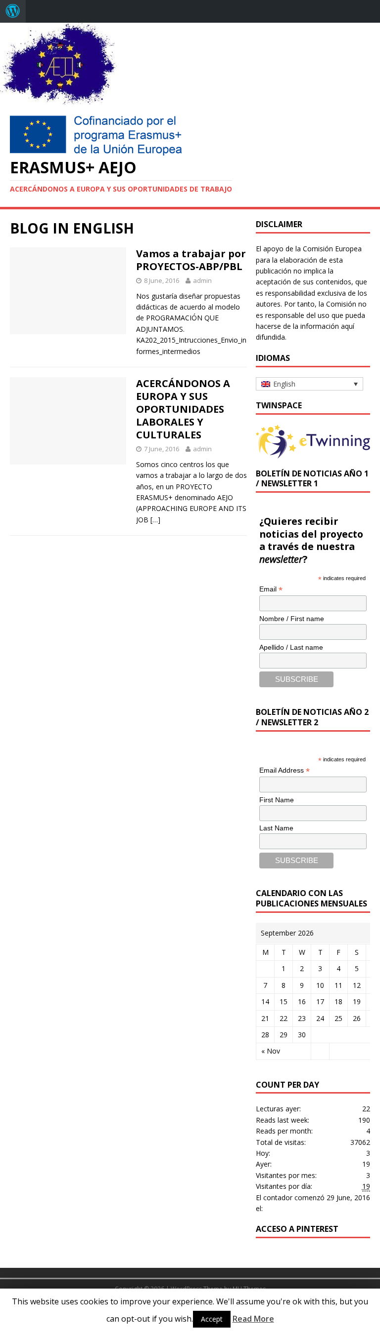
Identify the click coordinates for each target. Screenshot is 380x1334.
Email (271, 589)
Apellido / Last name (291, 647)
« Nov (270, 1051)
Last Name (276, 828)
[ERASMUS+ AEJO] (58, 99)
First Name (276, 800)
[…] (155, 519)
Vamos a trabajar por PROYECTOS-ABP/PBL (191, 260)
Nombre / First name (291, 619)
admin (202, 280)
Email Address (284, 770)
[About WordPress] (13, 11)
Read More (253, 1318)
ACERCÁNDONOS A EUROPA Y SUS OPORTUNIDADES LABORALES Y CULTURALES (183, 409)
